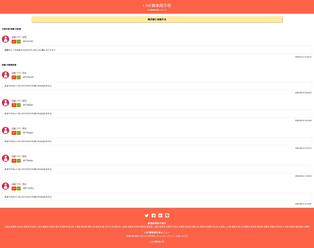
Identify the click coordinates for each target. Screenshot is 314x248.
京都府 (169, 226)
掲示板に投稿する (157, 19)
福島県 (46, 226)
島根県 (209, 226)
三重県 (156, 226)
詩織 (14, 37)
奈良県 (188, 226)
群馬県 (65, 226)
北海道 (7, 226)
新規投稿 (130, 236)
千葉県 (77, 226)
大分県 (285, 226)
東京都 (84, 226)
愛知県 (150, 226)
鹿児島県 (299, 226)
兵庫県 (181, 226)
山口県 (228, 226)
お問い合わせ (182, 236)
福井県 (118, 226)
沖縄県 (307, 226)
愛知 (24, 156)
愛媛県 (247, 226)
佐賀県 (266, 226)
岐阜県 (137, 226)
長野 (24, 37)
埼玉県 (71, 226)
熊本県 (279, 226)
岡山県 (215, 226)
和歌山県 (195, 226)
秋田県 (33, 226)
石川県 (111, 226)
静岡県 (143, 226)
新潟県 (99, 226)
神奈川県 (91, 226)
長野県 (130, 226)
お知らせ (143, 236)
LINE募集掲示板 (157, 5)
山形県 (39, 226)
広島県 (222, 226)
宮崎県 (292, 226)
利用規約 (151, 236)
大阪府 (175, 226)
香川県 (241, 226)
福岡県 (260, 226)
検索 (137, 236)
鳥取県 (203, 226)
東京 (24, 128)
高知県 (254, 226)
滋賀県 (162, 226)
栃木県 (58, 226)
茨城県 (52, 226)
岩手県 (20, 226)
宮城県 (26, 226)
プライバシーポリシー (165, 236)
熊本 (24, 72)
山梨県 (124, 226)
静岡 (24, 100)
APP (14, 41)
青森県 (14, 226)
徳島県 (234, 226)
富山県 (105, 226)
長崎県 (273, 226)
